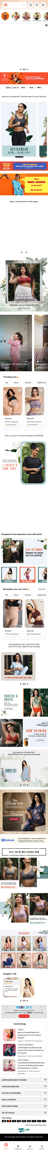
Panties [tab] (28, 382)
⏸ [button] (46, 25)
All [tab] (6, 382)
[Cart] (43, 5)
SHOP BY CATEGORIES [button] (12, 1093)
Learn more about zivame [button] (14, 1080)
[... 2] (18, 771)
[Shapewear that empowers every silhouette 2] (27, 575)
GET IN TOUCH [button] (8, 1113)
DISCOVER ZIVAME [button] (10, 1106)
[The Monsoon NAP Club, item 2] (18, 666)
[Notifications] (30, 5)
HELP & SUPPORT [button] (9, 1100)
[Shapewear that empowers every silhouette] (24, 551)
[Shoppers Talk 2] (19, 987)
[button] (36, 5)
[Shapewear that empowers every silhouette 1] (9, 575)
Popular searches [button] (11, 1086)
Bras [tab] (16, 382)
